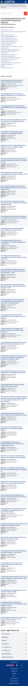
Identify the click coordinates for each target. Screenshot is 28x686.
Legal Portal (14, 671)
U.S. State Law (6, 650)
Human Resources (5, 6)
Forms (5, 4)
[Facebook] (11, 665)
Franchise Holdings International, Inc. (10, 49)
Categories (20, 4)
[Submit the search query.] (25, 13)
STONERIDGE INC (5, 61)
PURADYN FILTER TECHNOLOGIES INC (10, 58)
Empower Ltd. (4, 48)
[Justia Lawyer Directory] (21, 665)
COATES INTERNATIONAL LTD (8, 36)
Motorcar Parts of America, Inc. (8, 54)
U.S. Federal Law (6, 647)
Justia (2, 4)
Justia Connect (14, 668)
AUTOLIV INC (4, 30)
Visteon (3, 66)
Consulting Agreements (15, 6)
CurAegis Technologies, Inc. (8, 43)
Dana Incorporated (5, 44)
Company (14, 673)
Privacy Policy (14, 680)
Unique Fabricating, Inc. (7, 64)
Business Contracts (13, 4)
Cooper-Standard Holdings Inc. (8, 41)
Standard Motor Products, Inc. (8, 59)
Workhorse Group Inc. (6, 67)
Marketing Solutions (7, 657)
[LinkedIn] (7, 665)
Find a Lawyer (6, 634)
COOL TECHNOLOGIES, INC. (8, 38)
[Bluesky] (17, 665)
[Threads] (15, 665)
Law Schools (5, 644)
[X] (19, 665)
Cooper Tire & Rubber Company (9, 40)
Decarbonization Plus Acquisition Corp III (11, 46)
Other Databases (6, 654)
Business (4, 640)
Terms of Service (14, 678)
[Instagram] (13, 665)
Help (14, 676)
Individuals (5, 637)
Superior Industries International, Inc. (10, 62)
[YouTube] (9, 665)
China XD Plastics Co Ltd (7, 35)
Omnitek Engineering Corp (7, 56)
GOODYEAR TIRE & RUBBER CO (8, 51)
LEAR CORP (3, 53)
